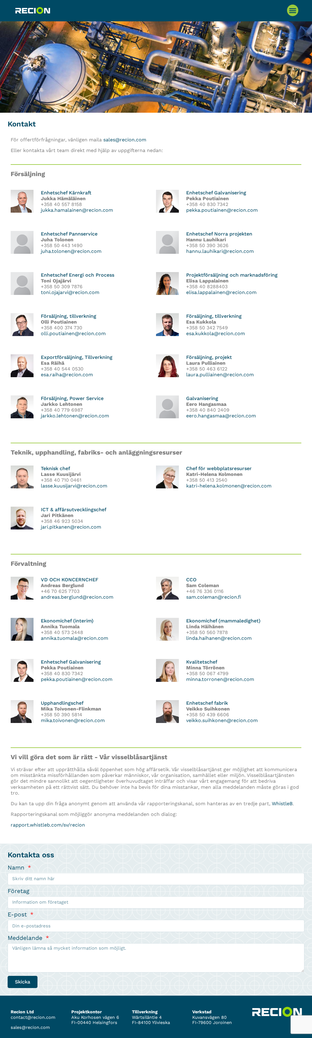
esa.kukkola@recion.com (215, 333)
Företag (18, 891)
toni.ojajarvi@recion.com (70, 292)
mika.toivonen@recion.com (73, 720)
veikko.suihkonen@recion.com (222, 720)
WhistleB (282, 803)
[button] (293, 10)
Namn (17, 867)
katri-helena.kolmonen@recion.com (228, 486)
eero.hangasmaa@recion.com (221, 416)
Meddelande (26, 938)
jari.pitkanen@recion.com (71, 527)
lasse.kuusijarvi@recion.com (74, 486)
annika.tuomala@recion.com (74, 638)
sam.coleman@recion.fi (213, 597)
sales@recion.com (124, 140)
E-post (18, 914)
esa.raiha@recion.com (67, 374)
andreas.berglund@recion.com (77, 597)
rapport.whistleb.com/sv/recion (48, 825)
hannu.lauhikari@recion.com (220, 251)
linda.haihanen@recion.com (219, 638)
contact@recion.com (33, 1017)
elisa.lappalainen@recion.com (221, 292)
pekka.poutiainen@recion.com (222, 210)
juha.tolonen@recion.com (71, 251)
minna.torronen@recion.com (220, 679)
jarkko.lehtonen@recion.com (75, 416)
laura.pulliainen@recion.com (220, 374)
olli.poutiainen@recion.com (73, 333)
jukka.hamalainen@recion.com (77, 210)
